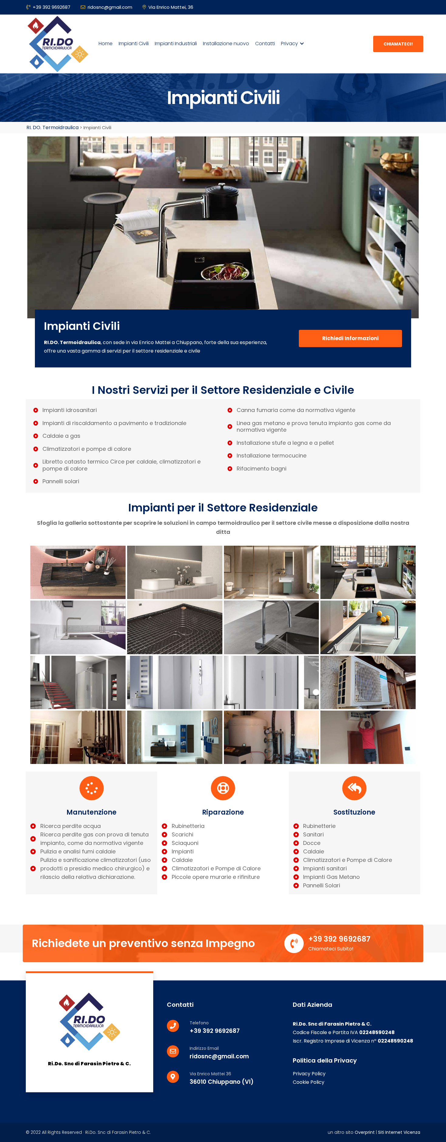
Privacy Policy (309, 1073)
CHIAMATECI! (398, 44)
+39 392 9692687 (51, 7)
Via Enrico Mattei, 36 (170, 7)
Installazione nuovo (225, 43)
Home (105, 43)
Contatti (264, 43)
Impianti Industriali (175, 43)
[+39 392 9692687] (294, 943)
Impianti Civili (133, 43)
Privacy (289, 43)
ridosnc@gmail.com (110, 7)
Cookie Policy (308, 1082)
